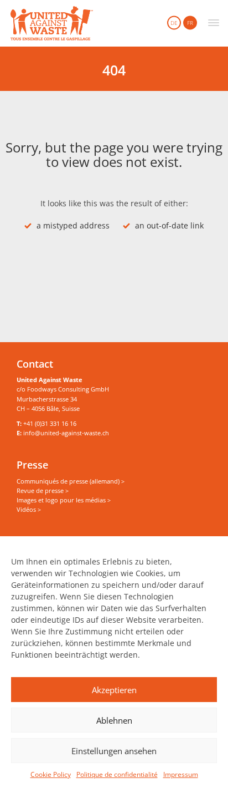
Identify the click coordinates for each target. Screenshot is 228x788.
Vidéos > (29, 509)
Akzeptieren (114, 689)
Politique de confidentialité (117, 774)
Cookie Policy (50, 774)
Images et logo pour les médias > (64, 500)
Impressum (180, 774)
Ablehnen (114, 720)
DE (174, 23)
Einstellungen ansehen (114, 750)
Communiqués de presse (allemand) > (71, 481)
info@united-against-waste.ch (66, 433)
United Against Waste (52, 23)
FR (190, 23)
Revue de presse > (43, 490)
